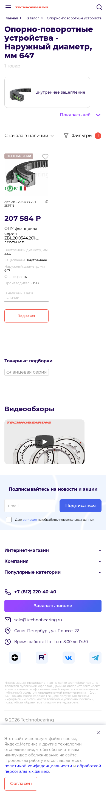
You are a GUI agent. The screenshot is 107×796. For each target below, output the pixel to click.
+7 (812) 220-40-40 (35, 591)
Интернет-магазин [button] (26, 550)
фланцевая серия (26, 372)
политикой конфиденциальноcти (38, 766)
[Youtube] (44, 441)
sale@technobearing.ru (38, 619)
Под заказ (26, 316)
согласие (30, 520)
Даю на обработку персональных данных (54, 519)
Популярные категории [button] (32, 572)
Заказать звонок (53, 605)
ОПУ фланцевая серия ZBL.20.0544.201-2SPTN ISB (20, 234)
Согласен (21, 783)
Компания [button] (16, 561)
